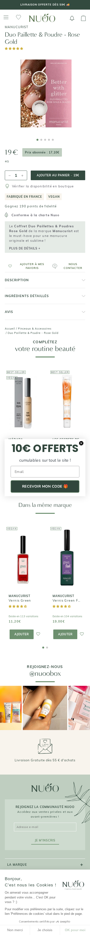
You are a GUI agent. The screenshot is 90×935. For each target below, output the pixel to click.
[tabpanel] (45, 93)
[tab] (37, 140)
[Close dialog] (81, 443)
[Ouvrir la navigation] (6, 17)
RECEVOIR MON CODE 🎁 (45, 486)
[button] (14, 48)
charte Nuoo (49, 215)
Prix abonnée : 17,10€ (42, 152)
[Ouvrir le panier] (83, 18)
